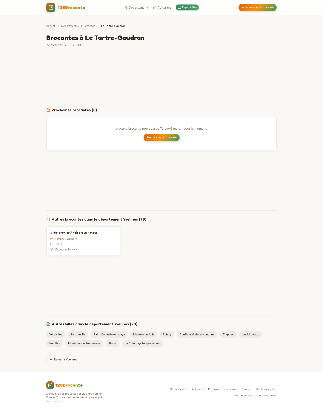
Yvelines (90, 25)
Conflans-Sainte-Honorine (197, 334)
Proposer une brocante (162, 137)
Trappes (228, 334)
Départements (139, 7)
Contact (246, 389)
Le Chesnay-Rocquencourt (142, 343)
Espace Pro (189, 7)
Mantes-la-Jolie (144, 334)
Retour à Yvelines (65, 359)
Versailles (55, 334)
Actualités (164, 7)
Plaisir (113, 343)
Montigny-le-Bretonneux (84, 343)
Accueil (50, 25)
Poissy (167, 334)
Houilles (54, 343)
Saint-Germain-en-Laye (109, 334)
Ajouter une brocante (260, 7)
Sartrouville (77, 334)
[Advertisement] (161, 79)
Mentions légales (266, 389)
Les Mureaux (250, 334)
